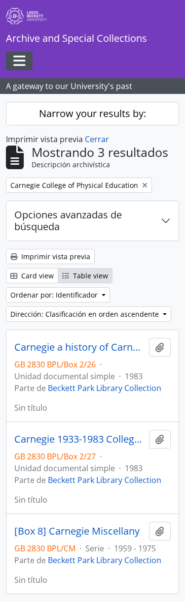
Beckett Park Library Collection (104, 388)
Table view (89, 275)
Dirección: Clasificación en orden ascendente (85, 314)
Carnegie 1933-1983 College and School (79, 439)
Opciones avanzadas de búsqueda (68, 220)
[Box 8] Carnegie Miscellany (77, 531)
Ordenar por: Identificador (55, 295)
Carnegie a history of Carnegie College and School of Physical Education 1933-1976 (79, 347)
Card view (36, 275)
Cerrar (97, 139)
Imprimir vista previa (54, 256)
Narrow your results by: (92, 113)
